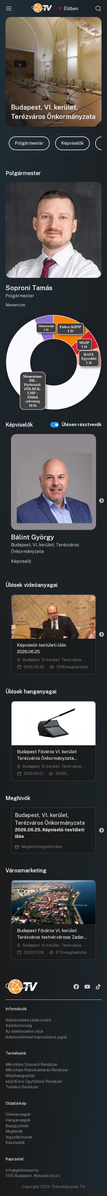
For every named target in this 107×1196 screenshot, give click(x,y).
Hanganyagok (18, 1120)
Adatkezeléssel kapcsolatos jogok (36, 1037)
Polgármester (29, 143)
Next (101, 501)
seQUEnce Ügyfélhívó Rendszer (33, 1081)
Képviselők (72, 143)
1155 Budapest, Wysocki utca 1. (33, 1176)
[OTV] (42, 8)
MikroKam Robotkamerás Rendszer (36, 1070)
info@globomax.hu (22, 1170)
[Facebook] (76, 987)
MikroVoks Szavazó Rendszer (31, 1064)
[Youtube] (87, 987)
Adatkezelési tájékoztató (28, 1020)
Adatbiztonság (18, 1025)
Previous (5, 501)
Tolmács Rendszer (21, 1087)
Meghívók (14, 1131)
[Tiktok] (98, 987)
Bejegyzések (17, 1126)
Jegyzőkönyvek (19, 1137)
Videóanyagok (18, 1114)
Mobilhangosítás (20, 1076)
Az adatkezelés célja (24, 1031)
